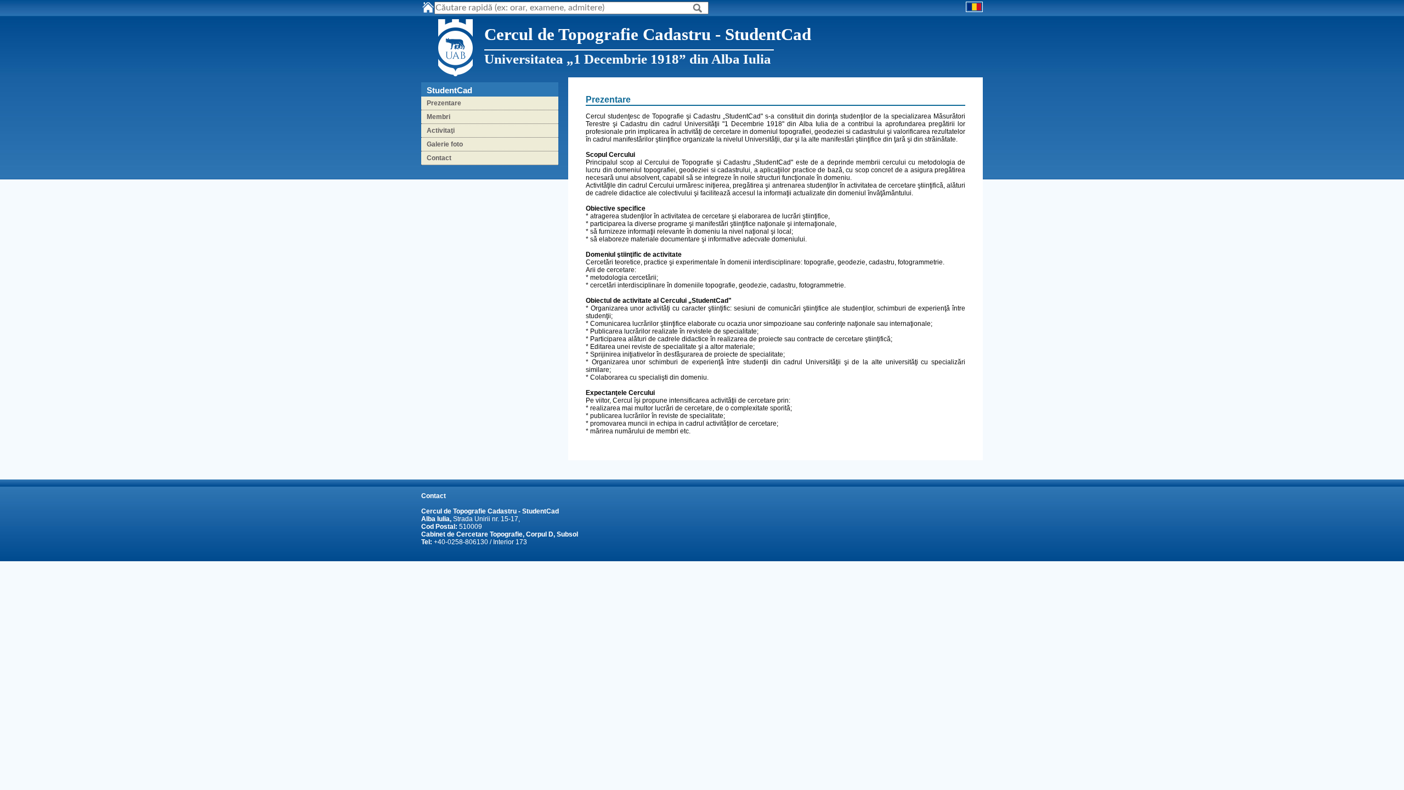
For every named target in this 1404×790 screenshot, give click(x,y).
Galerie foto (445, 144)
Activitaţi (441, 130)
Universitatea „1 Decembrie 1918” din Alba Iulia (627, 59)
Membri (438, 117)
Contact (439, 158)
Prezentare (444, 103)
